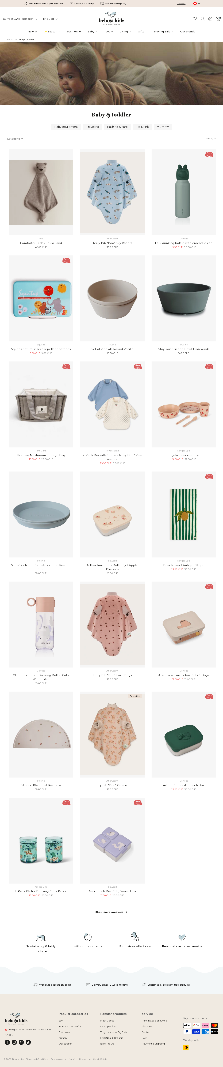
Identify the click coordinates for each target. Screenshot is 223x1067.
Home (10, 40)
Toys (107, 31)
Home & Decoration (70, 1026)
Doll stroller (65, 1043)
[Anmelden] (210, 20)
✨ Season (50, 31)
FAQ (144, 1038)
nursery (63, 1038)
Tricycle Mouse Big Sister (114, 1032)
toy (61, 1020)
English (48, 19)
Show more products (109, 912)
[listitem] (44, 3)
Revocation (85, 1059)
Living (124, 31)
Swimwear (65, 1032)
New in (32, 31)
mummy (163, 127)
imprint (73, 1059)
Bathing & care (117, 127)
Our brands (187, 31)
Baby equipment (66, 127)
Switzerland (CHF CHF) (19, 19)
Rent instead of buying (154, 1020)
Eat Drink (142, 127)
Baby (91, 31)
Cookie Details (100, 1059)
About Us (147, 1026)
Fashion (72, 31)
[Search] (202, 18)
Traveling (92, 127)
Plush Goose (107, 1020)
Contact (181, 3)
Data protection (59, 1059)
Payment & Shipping (153, 1043)
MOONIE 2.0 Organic (111, 1038)
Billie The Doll (108, 1043)
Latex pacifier (108, 1026)
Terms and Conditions (37, 1059)
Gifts (141, 31)
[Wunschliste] (195, 19)
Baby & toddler (26, 39)
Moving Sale (162, 31)
